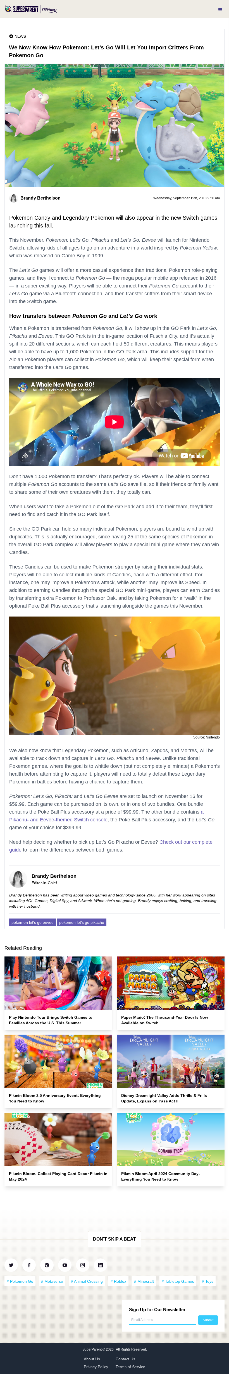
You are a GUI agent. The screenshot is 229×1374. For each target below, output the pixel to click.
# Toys (207, 1281)
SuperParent (92, 1349)
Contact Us (125, 1359)
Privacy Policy (96, 1367)
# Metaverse (52, 1281)
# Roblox (118, 1281)
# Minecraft (144, 1281)
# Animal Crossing (87, 1281)
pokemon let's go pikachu (81, 922)
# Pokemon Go (20, 1281)
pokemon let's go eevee (32, 922)
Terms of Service (130, 1367)
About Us (92, 1359)
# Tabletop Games (178, 1281)
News (20, 36)
